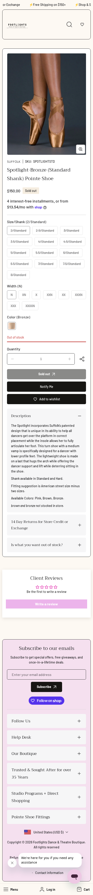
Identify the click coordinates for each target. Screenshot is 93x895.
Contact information (49, 873)
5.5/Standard (46, 254)
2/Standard (20, 232)
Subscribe (44, 687)
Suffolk (14, 161)
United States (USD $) (48, 832)
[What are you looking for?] (69, 24)
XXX (15, 307)
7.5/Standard (73, 265)
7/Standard (47, 265)
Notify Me (46, 387)
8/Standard (20, 276)
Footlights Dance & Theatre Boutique (59, 842)
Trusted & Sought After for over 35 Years (41, 773)
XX (65, 296)
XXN (51, 296)
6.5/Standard (21, 265)
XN (26, 296)
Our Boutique (24, 753)
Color (18, 317)
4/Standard (48, 243)
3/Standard (73, 232)
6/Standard (72, 254)
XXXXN (32, 307)
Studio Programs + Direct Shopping (35, 797)
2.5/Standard (47, 232)
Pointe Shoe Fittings (31, 817)
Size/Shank (26, 222)
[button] (82, 24)
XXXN (80, 296)
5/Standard (20, 254)
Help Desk (21, 737)
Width (14, 286)
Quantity (13, 349)
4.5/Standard (74, 243)
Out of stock (15, 337)
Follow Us (21, 721)
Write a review (46, 604)
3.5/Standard (21, 243)
